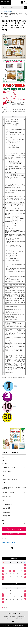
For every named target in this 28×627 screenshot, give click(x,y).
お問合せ (20, 618)
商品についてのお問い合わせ (8, 542)
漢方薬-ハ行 (6, 11)
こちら (3, 378)
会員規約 (15, 618)
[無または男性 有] (14, 508)
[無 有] (14, 475)
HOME (2, 11)
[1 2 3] (14, 524)
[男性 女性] (14, 483)
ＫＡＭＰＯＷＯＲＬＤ (5, 2)
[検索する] (25, 7)
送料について (8, 618)
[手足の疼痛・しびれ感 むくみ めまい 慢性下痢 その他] (14, 467)
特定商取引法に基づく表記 (9, 616)
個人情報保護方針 (20, 616)
